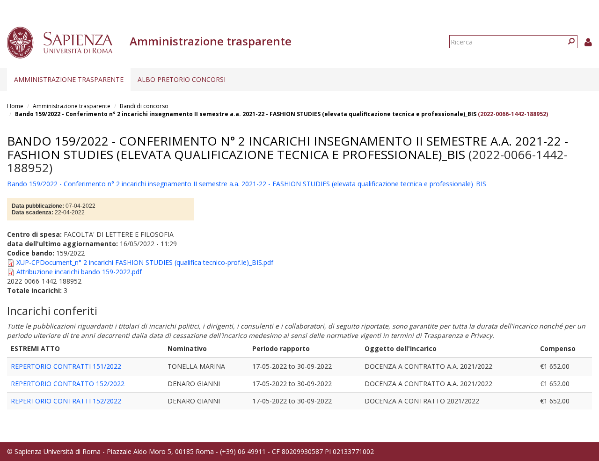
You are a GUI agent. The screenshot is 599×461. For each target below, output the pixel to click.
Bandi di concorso (144, 106)
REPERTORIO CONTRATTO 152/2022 (67, 383)
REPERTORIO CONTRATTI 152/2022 (66, 400)
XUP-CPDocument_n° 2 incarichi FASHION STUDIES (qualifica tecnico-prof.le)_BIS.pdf (144, 262)
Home (15, 106)
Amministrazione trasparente (69, 79)
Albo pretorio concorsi (182, 79)
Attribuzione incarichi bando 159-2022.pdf (79, 271)
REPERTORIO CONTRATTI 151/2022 (66, 366)
